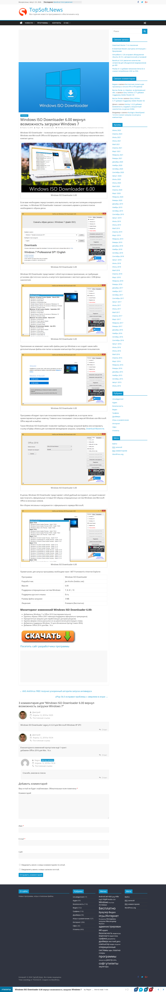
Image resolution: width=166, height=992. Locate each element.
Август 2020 (116, 176)
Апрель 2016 (117, 358)
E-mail (22, 839)
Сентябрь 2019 (118, 214)
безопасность (105, 933)
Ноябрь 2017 (117, 291)
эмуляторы (104, 966)
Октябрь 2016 (117, 337)
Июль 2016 (116, 347)
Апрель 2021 (117, 148)
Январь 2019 (117, 242)
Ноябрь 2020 (117, 165)
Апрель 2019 (117, 232)
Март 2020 (116, 193)
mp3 (100, 899)
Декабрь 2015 (117, 372)
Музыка (101, 924)
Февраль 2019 (117, 239)
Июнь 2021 (116, 141)
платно (116, 950)
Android (102, 896)
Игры (102, 915)
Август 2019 (116, 218)
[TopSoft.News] (21, 23)
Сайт (21, 852)
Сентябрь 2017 (118, 298)
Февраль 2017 (117, 323)
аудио (105, 930)
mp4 (105, 899)
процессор (102, 960)
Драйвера (116, 416)
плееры (102, 953)
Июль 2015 (116, 386)
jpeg (113, 897)
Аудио (114, 402)
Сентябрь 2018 (118, 256)
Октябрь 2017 (117, 295)
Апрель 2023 (117, 134)
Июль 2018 (116, 263)
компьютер (104, 944)
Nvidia (110, 899)
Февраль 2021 (117, 155)
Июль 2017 (116, 305)
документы (111, 939)
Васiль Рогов (117, 98)
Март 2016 (116, 361)
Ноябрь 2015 (117, 375)
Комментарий (25, 793)
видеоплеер (114, 936)
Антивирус (103, 905)
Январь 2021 (117, 158)
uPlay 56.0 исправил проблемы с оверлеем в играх (81, 696)
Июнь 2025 (116, 130)
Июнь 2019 (116, 225)
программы (107, 956)
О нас (66, 23)
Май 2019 (116, 228)
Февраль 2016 (117, 365)
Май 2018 (116, 270)
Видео (114, 409)
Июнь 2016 (116, 351)
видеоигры (117, 933)
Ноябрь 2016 (117, 333)
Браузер (103, 912)
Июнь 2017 (116, 309)
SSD (114, 899)
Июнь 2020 (116, 183)
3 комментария (48, 128)
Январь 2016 (117, 368)
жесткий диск (114, 941)
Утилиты (24, 116)
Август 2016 (116, 344)
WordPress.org (117, 454)
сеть (115, 960)
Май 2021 (116, 144)
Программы (42, 23)
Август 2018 (116, 260)
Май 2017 (116, 312)
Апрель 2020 (117, 190)
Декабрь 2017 (117, 288)
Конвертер (102, 919)
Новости (29, 23)
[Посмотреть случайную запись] (144, 23)
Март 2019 (116, 235)
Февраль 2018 (117, 281)
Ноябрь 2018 (117, 249)
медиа (112, 944)
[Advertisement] (64, 45)
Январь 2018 (117, 284)
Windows (60, 128)
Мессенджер (111, 921)
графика (103, 938)
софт (102, 963)
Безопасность (117, 406)
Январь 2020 (117, 200)
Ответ (104, 729)
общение (117, 944)
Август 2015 (116, 382)
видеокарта (104, 936)
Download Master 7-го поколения (125, 45)
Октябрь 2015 (117, 379)
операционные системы (95, 128)
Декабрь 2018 (117, 246)
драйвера (103, 941)
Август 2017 (116, 302)
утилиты (112, 963)
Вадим (114, 84)
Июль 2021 (116, 137)
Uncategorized (117, 399)
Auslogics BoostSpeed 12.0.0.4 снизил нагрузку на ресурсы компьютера (128, 114)
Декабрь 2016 (117, 330)
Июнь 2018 (116, 267)
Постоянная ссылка (41, 718)
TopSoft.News (46, 9)
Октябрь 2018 (117, 253)
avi (106, 896)
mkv (117, 896)
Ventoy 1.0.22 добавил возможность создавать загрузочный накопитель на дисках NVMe (127, 106)
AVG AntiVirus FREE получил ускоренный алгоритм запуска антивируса (56, 691)
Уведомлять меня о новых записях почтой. (40, 869)
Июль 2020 (116, 179)
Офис (114, 427)
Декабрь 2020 (117, 162)
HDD (110, 897)
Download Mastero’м (95, 428)
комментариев (119, 451)
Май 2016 (116, 354)
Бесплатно (67, 128)
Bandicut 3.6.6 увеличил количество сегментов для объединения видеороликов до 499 (129, 62)
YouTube (111, 902)
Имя (21, 826)
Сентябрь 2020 (118, 172)
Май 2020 (116, 186)
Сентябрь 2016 (118, 340)
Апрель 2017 (117, 316)
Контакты (56, 23)
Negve (38, 128)
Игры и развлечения (120, 420)
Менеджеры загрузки (79, 128)
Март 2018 (116, 277)
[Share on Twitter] (141, 990)
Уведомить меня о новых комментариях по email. (43, 865)
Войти (114, 444)
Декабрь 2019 (117, 204)
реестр (109, 960)
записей (117, 447)
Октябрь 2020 (117, 169)
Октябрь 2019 (117, 211)
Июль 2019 (116, 221)
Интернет (116, 423)
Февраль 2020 (117, 197)
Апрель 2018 (117, 274)
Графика (115, 413)
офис (110, 950)
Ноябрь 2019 (117, 207)
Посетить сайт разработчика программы (44, 646)
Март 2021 (116, 151)
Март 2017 (116, 319)
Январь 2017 (117, 326)
